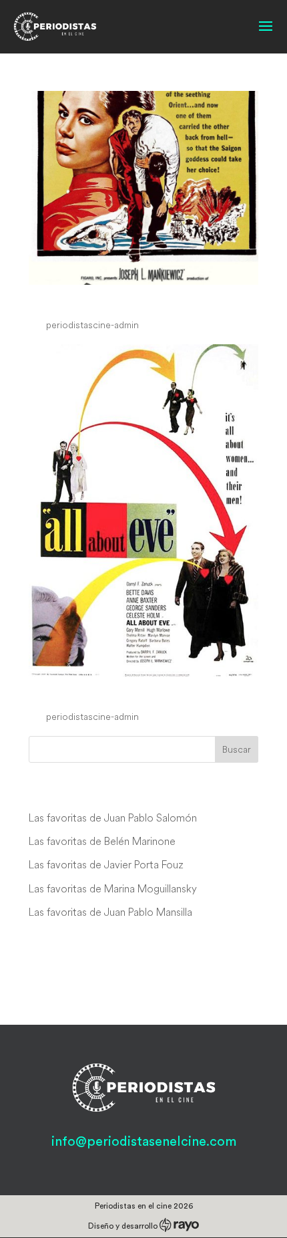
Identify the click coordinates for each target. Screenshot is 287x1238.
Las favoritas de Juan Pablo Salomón (113, 817)
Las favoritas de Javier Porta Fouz (106, 864)
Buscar (236, 749)
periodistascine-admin (92, 325)
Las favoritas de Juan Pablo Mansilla (110, 911)
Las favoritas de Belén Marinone (102, 841)
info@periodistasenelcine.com (143, 1141)
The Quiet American (113, 299)
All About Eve (86, 692)
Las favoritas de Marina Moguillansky (113, 888)
